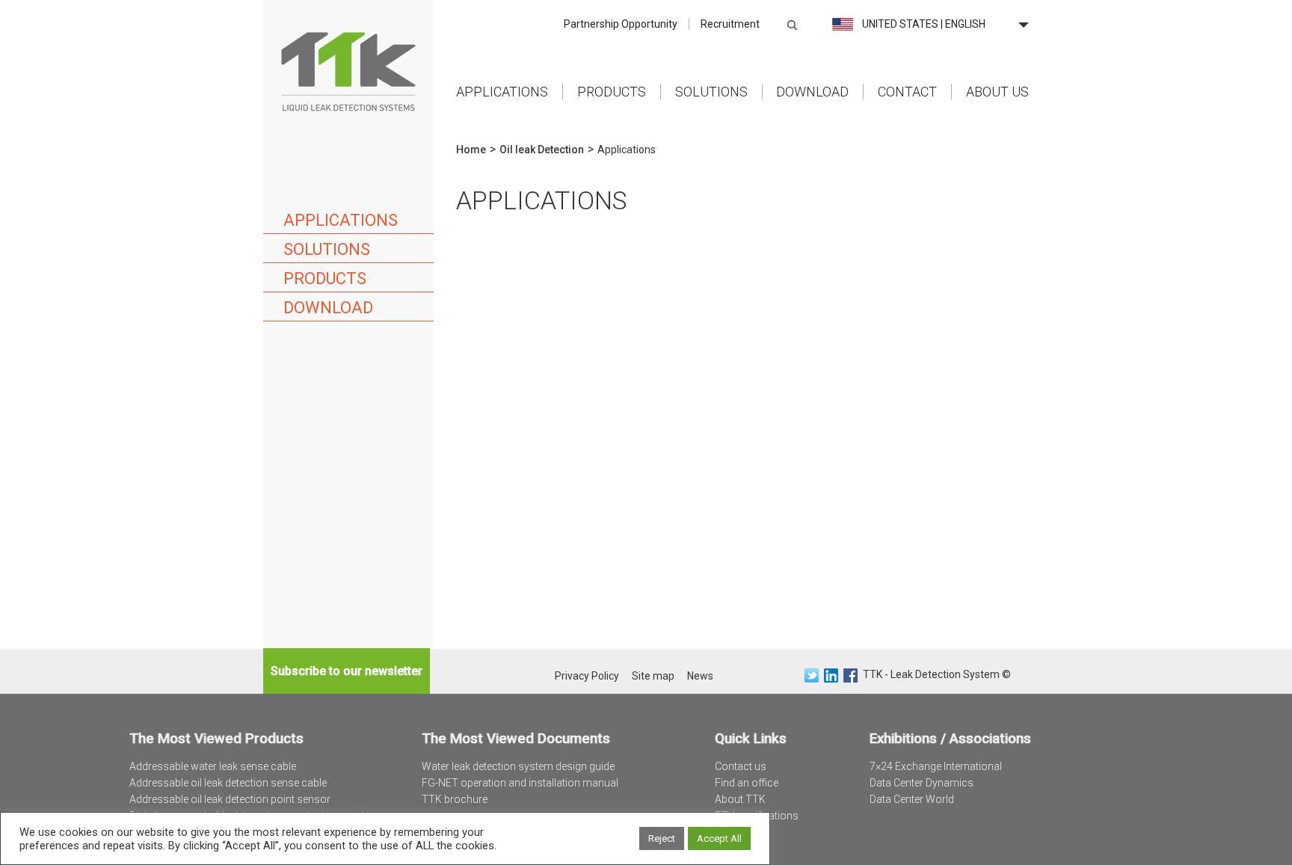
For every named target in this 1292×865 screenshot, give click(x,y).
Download (812, 91)
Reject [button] (661, 838)
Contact (907, 91)
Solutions (711, 91)
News (700, 676)
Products (611, 91)
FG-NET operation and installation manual (520, 783)
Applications (502, 91)
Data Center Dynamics (921, 783)
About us (997, 91)
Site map (653, 676)
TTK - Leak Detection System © (937, 674)
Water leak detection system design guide (518, 766)
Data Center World (912, 799)
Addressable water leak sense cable (212, 766)
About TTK (740, 799)
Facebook (850, 675)
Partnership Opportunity (620, 24)
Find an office (746, 783)
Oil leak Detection (541, 150)
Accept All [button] (719, 838)
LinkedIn (831, 675)
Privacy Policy (587, 676)
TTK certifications (757, 816)
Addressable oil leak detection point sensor (229, 799)
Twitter (812, 675)
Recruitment (730, 24)
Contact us (740, 766)
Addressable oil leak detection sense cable (228, 783)
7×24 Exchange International (936, 766)
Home (348, 70)
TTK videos (742, 832)
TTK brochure (454, 799)
